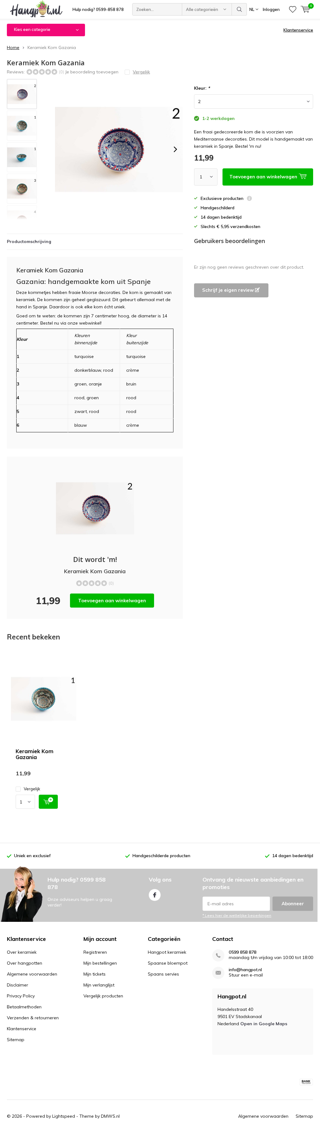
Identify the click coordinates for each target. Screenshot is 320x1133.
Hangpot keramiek (167, 952)
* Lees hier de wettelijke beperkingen (236, 915)
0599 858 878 (242, 952)
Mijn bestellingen (100, 963)
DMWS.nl (110, 1116)
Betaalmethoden (24, 1007)
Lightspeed (63, 1116)
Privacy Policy (21, 996)
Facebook (155, 895)
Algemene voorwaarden (32, 974)
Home (13, 47)
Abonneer (293, 904)
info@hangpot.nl (245, 969)
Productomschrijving (29, 241)
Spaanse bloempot (168, 963)
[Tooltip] (249, 199)
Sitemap (15, 1039)
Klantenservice (298, 30)
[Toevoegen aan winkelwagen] (48, 802)
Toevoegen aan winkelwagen (112, 601)
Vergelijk (32, 788)
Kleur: (202, 88)
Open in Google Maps (263, 1023)
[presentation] (175, 149)
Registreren (95, 952)
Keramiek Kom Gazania (34, 754)
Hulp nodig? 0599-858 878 (98, 9)
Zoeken (239, 9)
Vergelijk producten (103, 996)
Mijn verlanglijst (98, 985)
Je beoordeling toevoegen (91, 72)
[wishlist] (292, 9)
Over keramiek (22, 952)
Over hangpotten (24, 963)
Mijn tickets (94, 974)
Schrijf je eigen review (228, 290)
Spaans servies (163, 974)
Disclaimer (17, 985)
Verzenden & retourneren (33, 1018)
